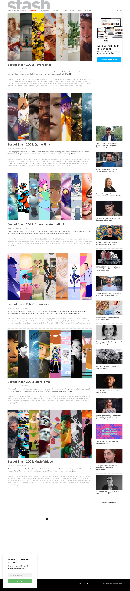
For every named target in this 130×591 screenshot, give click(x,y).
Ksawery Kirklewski (66, 480)
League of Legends (35, 163)
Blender (84, 396)
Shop (72, 11)
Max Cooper (86, 480)
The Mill (42, 165)
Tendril (36, 165)
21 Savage (23, 478)
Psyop (37, 86)
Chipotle (30, 241)
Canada (50, 81)
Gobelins (26, 398)
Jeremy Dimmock (59, 398)
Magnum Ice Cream (30, 83)
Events (88, 11)
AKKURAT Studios (21, 81)
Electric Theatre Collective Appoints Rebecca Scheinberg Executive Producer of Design (108, 417)
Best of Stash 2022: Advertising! (29, 65)
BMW (45, 81)
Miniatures (69, 476)
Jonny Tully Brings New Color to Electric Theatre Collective (106, 170)
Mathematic (66, 83)
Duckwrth (63, 478)
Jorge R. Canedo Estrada (16, 323)
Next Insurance (45, 243)
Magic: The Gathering (49, 163)
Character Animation (60, 79)
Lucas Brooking (25, 243)
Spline (52, 323)
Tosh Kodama (50, 165)
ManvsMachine (42, 83)
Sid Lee (51, 86)
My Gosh (14, 86)
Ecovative (79, 321)
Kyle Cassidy (83, 241)
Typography (11, 478)
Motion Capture (77, 159)
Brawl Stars (18, 241)
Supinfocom (50, 401)
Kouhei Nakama (54, 480)
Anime (26, 159)
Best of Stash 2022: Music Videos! (31, 462)
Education (70, 319)
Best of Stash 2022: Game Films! (29, 144)
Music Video (77, 476)
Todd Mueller (12, 245)
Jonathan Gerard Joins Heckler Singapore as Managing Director (106, 243)
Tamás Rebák (59, 401)
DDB (22, 161)
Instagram (80, 583)
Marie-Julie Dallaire (54, 83)
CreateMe (71, 321)
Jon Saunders (17, 163)
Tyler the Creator (72, 483)
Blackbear (41, 478)
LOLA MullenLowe (17, 83)
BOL (12, 241)
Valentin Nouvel (66, 323)
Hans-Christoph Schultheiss (72, 161)
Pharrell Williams (28, 483)
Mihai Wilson (12, 483)
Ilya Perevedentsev (36, 398)
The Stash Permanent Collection (36, 469)
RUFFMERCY (39, 483)
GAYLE (28, 480)
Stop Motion (86, 476)
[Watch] (68, 74)
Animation (32, 79)
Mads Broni (35, 243)
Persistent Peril (17, 401)
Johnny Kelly (74, 241)
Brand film (51, 239)
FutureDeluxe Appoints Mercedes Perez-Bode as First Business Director (108, 195)
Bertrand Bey (38, 81)
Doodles (36, 241)
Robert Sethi (17, 165)
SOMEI (31, 165)
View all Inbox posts (109, 502)
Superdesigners (40, 401)
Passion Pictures (63, 163)
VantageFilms (77, 323)
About (64, 11)
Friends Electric (20, 480)
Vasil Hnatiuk (86, 323)
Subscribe (45, 11)
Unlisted (70, 86)
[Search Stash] (121, 6)
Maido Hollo (77, 480)
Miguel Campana (85, 83)
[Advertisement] (50, 504)
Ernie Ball (86, 321)
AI (14, 159)
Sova (56, 86)
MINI (9, 86)
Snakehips (48, 483)
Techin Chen (69, 401)
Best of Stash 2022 (42, 79)
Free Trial (33, 11)
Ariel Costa (49, 321)
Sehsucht (25, 165)
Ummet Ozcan (84, 483)
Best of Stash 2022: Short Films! (29, 382)
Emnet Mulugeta (30, 161)
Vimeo (87, 583)
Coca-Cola (64, 81)
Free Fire (39, 161)
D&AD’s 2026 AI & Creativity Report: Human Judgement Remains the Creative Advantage (108, 269)
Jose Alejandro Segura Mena (75, 398)
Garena (45, 161)
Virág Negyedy (13, 403)
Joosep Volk (44, 480)
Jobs (80, 11)
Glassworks (80, 81)
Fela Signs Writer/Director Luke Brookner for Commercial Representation (106, 467)
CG (51, 79)
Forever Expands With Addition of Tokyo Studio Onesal (107, 318)
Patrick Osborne (72, 243)
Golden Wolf (65, 241)
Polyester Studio (28, 401)
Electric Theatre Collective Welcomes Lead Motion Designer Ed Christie (108, 294)
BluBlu (65, 321)
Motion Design (78, 79)
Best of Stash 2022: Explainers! (28, 304)
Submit (55, 11)
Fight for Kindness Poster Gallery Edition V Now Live (107, 442)
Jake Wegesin (47, 398)
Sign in (119, 11)
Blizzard (17, 161)
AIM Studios (40, 321)
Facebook (91, 583)
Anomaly (31, 81)
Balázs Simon (32, 478)
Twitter (84, 583)
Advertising (24, 79)
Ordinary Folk (45, 323)
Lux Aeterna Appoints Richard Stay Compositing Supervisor (108, 219)
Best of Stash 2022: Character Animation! (36, 224)
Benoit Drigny (58, 321)
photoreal (87, 79)
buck (24, 241)
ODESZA (19, 483)
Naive (20, 86)
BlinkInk (47, 478)
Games (68, 159)
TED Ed (57, 323)
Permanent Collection (17, 11)
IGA (9, 83)
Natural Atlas (35, 323)
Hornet (87, 81)
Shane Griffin (44, 86)
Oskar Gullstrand (28, 86)
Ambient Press (76, 396)
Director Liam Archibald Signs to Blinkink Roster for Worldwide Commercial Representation (107, 145)
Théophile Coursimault (81, 401)
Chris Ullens (55, 478)
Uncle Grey (63, 86)
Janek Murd (35, 480)
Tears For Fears (57, 483)
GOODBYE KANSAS (55, 161)
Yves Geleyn (78, 86)
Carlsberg (57, 81)
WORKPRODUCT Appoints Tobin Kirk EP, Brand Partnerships (108, 493)
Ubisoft (68, 165)
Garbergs (72, 81)
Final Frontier (44, 241)
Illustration (11, 321)
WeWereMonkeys (13, 485)
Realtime (88, 239)
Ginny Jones (18, 398)
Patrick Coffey (74, 163)
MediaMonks (75, 83)
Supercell (86, 243)
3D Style (17, 79)
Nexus (52, 243)
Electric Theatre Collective (75, 478)
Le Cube (16, 243)
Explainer (77, 319)
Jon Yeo (25, 163)
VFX (9, 81)
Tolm (64, 483)
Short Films (62, 396)
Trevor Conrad (60, 165)
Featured (70, 79)
